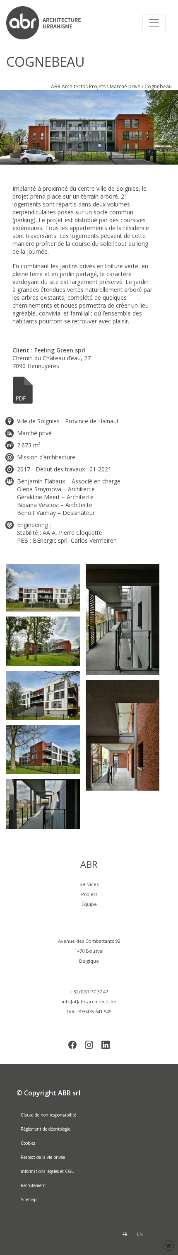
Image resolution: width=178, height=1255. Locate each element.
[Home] (47, 22)
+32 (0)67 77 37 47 (89, 991)
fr (125, 1234)
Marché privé (125, 86)
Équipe (89, 904)
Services (89, 884)
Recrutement (33, 1185)
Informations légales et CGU (48, 1171)
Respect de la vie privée (43, 1157)
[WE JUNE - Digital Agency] (169, 1245)
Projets (97, 86)
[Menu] (154, 23)
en (140, 1234)
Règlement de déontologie (45, 1129)
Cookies (28, 1143)
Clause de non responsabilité (48, 1115)
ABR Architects (68, 86)
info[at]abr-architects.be (89, 1001)
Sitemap (28, 1199)
